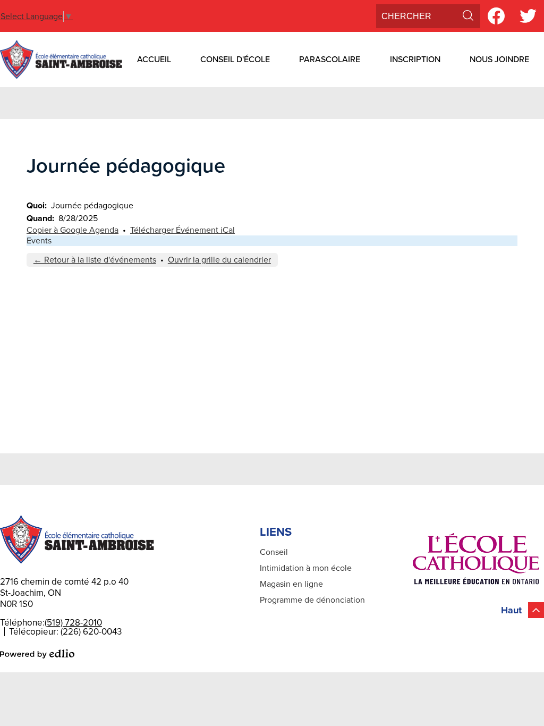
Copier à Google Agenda (72, 230)
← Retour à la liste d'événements (94, 260)
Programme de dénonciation (312, 600)
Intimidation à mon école (306, 568)
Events (39, 240)
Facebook (496, 16)
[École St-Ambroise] (61, 59)
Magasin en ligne (291, 584)
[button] (154, 59)
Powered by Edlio (37, 653)
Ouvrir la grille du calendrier (219, 260)
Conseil (274, 552)
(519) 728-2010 (73, 622)
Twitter (528, 16)
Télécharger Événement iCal (182, 230)
